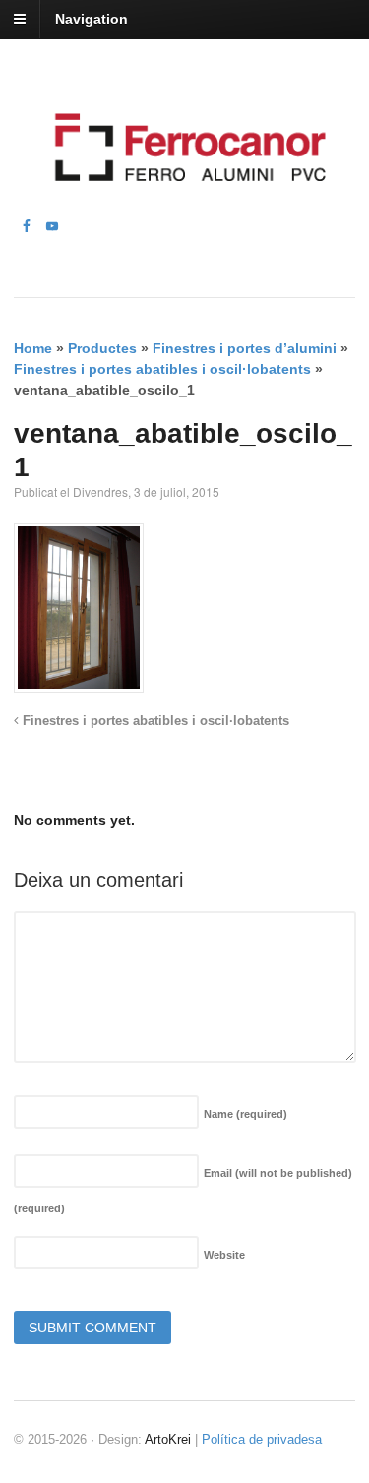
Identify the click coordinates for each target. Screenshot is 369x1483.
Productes (102, 348)
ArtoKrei (168, 1439)
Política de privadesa (262, 1439)
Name (245, 1114)
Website (224, 1255)
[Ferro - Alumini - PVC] (184, 205)
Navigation (91, 19)
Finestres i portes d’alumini (245, 348)
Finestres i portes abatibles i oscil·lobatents (162, 369)
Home (33, 348)
